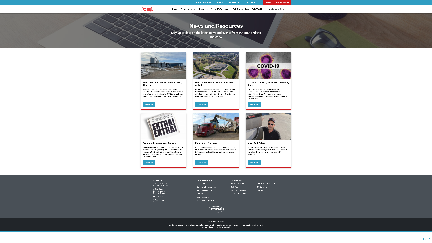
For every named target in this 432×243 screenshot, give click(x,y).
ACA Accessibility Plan (205, 200)
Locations (203, 9)
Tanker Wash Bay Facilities (267, 183)
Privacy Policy (212, 221)
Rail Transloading (241, 9)
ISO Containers (262, 187)
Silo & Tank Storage (238, 194)
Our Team (201, 183)
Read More (149, 104)
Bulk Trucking (258, 9)
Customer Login (234, 2)
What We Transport (220, 9)
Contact (268, 3)
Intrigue (185, 225)
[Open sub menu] (211, 2)
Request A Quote (282, 3)
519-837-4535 (158, 196)
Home (174, 9)
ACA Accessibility (203, 2)
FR (428, 239)
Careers (219, 2)
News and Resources (205, 190)
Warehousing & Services (278, 9)
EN (424, 239)
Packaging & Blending (239, 190)
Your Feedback (252, 2)
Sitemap (221, 221)
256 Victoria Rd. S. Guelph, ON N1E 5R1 (161, 185)
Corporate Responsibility (206, 187)
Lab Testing (261, 190)
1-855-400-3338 (159, 200)
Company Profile (188, 9)
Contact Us (245, 225)
